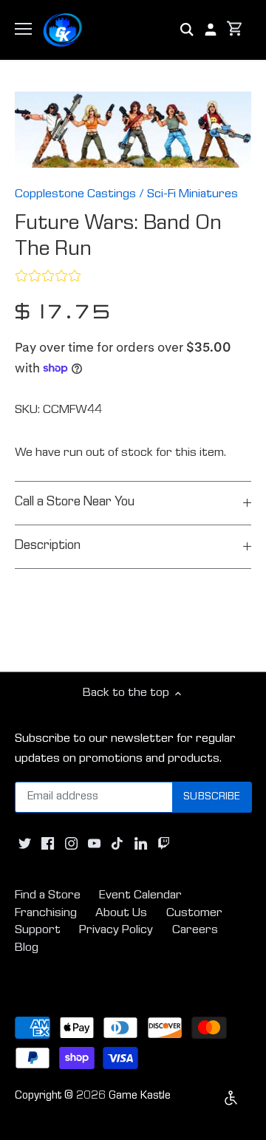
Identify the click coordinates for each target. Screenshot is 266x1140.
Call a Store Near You (74, 502)
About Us (121, 913)
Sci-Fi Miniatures (192, 194)
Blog (26, 948)
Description (48, 546)
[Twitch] (163, 844)
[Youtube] (94, 844)
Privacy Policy (116, 930)
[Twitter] (24, 844)
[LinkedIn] (140, 844)
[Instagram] (71, 844)
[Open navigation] (23, 29)
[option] (133, 130)
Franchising (46, 913)
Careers (195, 930)
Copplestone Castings (75, 194)
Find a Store (48, 896)
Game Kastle (140, 1096)
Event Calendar (140, 896)
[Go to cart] (235, 30)
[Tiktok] (117, 844)
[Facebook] (47, 844)
